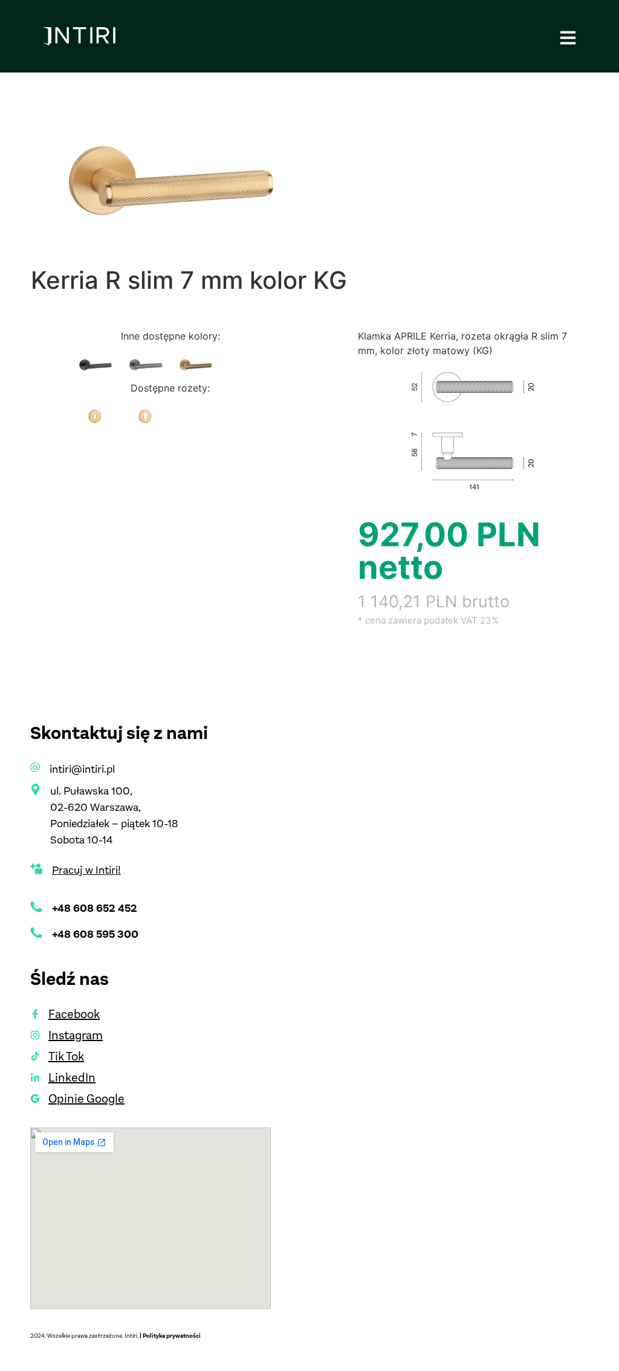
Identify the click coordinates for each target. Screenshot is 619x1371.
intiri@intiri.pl (82, 769)
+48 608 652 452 (94, 908)
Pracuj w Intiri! (86, 870)
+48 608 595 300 (95, 934)
